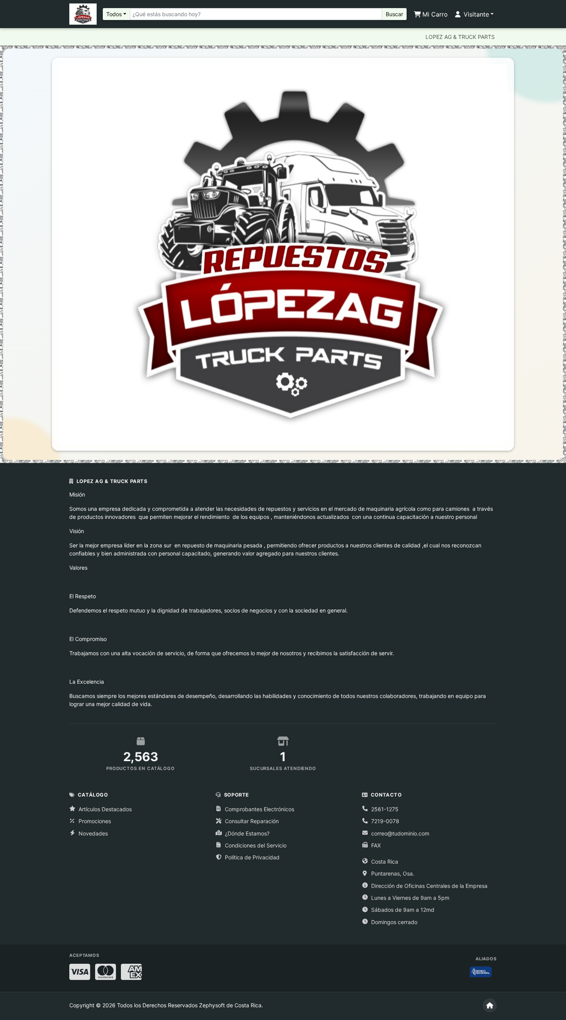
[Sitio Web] (490, 1005)
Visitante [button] (475, 14)
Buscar (394, 14)
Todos (114, 14)
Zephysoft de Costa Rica (230, 1005)
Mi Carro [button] (434, 14)
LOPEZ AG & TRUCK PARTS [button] (460, 37)
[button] (97, 254)
